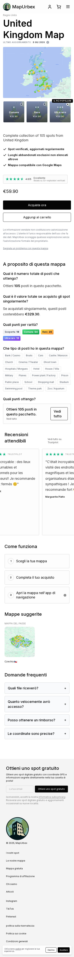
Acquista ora (37, 205)
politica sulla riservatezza (20, 925)
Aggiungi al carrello (37, 217)
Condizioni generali (17, 941)
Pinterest (11, 916)
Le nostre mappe (15, 860)
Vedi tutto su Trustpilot (54, 441)
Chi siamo (11, 884)
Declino (51, 950)
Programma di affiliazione (20, 876)
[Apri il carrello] (59, 7)
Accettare (64, 950)
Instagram (11, 901)
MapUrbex (23, 7)
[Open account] (50, 7)
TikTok (10, 908)
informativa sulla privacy (52, 797)
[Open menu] (68, 7)
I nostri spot (12, 852)
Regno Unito (10, 15)
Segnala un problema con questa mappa (25, 248)
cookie (18, 949)
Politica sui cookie (16, 933)
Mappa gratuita (14, 868)
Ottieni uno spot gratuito (51, 789)
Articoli (10, 891)
